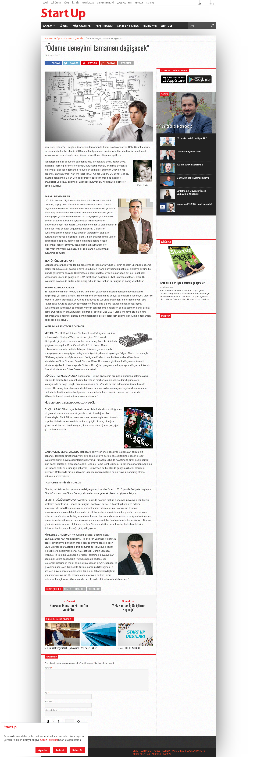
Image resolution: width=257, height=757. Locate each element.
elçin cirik (80, 589)
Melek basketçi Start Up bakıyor (62, 648)
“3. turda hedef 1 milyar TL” (192, 138)
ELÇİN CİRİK (78, 38)
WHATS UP (167, 26)
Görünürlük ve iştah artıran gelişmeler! (182, 283)
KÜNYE (66, 2)
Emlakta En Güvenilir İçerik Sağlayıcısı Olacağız (191, 192)
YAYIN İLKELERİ (88, 2)
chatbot (68, 589)
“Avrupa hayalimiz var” (189, 151)
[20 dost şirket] (98, 644)
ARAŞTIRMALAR (104, 26)
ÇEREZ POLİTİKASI (124, 2)
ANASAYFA (49, 26)
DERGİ (45, 2)
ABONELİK (139, 2)
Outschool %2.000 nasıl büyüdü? (194, 204)
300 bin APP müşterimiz (190, 164)
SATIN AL (150, 2)
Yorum (48, 668)
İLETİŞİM (75, 2)
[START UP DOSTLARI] (135, 644)
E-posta (49, 701)
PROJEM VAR (150, 26)
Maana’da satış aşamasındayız (193, 177)
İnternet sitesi (51, 710)
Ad (47, 693)
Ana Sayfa (49, 38)
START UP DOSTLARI (129, 648)
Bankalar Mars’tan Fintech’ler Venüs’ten (69, 607)
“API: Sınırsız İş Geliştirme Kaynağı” (128, 607)
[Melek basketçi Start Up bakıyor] (62, 644)
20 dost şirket (89, 648)
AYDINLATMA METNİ (105, 2)
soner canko (94, 589)
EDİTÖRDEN (56, 2)
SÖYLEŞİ (64, 26)
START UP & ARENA (128, 26)
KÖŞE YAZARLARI (82, 26)
